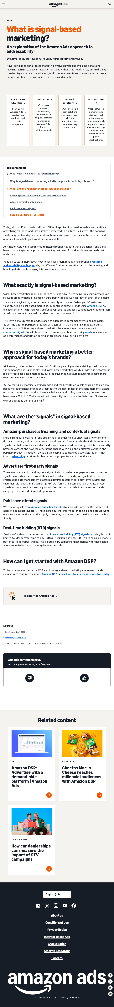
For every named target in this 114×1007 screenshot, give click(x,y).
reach (88, 332)
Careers (57, 958)
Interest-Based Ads (57, 937)
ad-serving (18, 456)
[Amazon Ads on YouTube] (65, 906)
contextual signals (14, 332)
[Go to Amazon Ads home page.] (57, 982)
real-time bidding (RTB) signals (70, 534)
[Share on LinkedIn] (110, 987)
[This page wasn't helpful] (29, 678)
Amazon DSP (94, 305)
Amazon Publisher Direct (46, 506)
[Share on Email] (110, 993)
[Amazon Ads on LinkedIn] (38, 906)
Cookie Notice (57, 944)
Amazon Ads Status (57, 951)
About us (57, 915)
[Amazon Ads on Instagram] (56, 906)
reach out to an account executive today (85, 573)
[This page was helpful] (84, 678)
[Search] (109, 4)
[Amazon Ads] (56, 4)
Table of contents (16, 167)
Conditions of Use (57, 923)
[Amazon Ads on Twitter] (47, 906)
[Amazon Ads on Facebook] (73, 906)
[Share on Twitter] (110, 981)
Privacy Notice (57, 930)
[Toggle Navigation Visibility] (4, 4)
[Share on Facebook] (110, 975)
